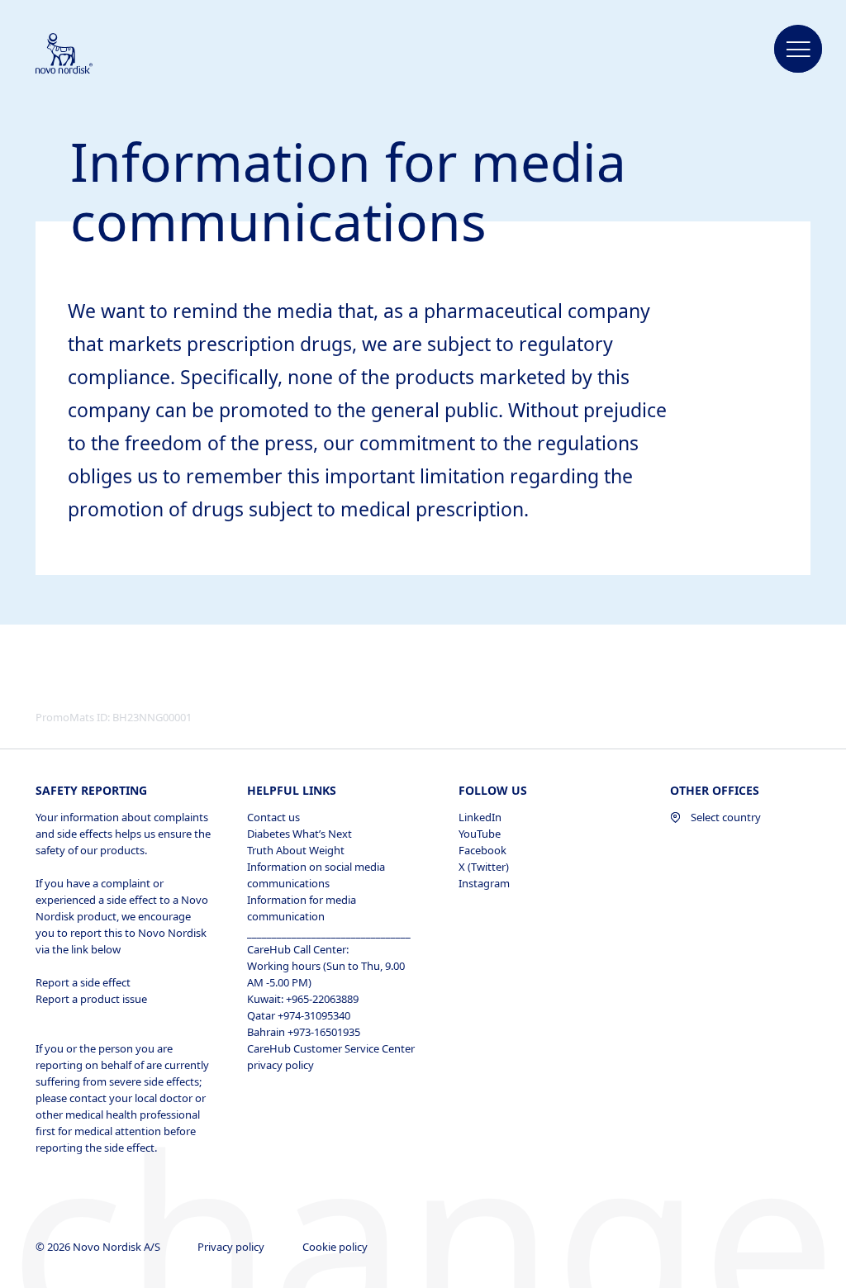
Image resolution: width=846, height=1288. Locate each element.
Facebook (482, 850)
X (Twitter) (484, 866)
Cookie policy (336, 1246)
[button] (798, 49)
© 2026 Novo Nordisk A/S (99, 1246)
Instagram (484, 883)
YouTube (480, 833)
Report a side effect (83, 982)
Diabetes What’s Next (299, 833)
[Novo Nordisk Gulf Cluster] (86, 54)
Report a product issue (91, 998)
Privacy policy (232, 1246)
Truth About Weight (296, 850)
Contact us (273, 817)
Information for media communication (301, 908)
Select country (726, 817)
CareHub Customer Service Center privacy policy (331, 1056)
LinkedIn (480, 817)
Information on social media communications (316, 875)
